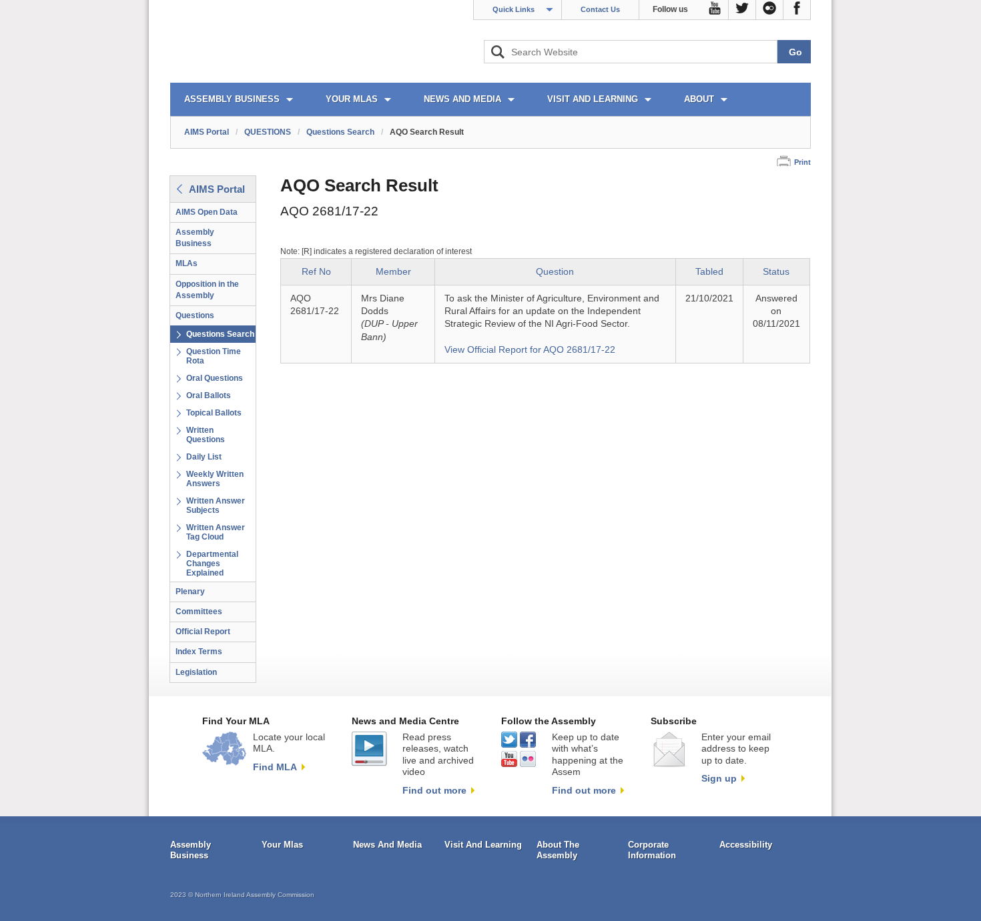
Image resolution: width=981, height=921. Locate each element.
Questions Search (340, 132)
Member (393, 272)
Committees (199, 611)
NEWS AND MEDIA (462, 99)
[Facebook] (797, 10)
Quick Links (514, 9)
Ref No (316, 272)
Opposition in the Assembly (207, 289)
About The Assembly (558, 850)
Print (802, 162)
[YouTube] (715, 10)
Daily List (204, 457)
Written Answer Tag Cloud (215, 532)
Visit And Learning (483, 845)
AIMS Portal (206, 132)
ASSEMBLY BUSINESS (232, 99)
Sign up (719, 778)
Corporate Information (652, 850)
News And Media (387, 845)
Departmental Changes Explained (212, 564)
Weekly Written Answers (215, 479)
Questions (195, 315)
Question (555, 272)
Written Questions (205, 434)
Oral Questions (214, 378)
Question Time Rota (213, 356)
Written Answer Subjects (215, 505)
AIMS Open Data (207, 212)
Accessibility (745, 845)
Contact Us (600, 9)
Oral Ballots (208, 395)
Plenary (190, 591)
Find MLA (275, 767)
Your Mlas (282, 845)
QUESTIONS (267, 132)
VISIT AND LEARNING (592, 99)
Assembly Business (195, 237)
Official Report (203, 631)
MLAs (187, 263)
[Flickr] (769, 10)
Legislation (196, 672)
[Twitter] (742, 10)
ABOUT (699, 99)
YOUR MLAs (352, 99)
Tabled (709, 272)
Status (776, 272)
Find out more (434, 790)
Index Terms (199, 651)
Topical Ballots (214, 412)
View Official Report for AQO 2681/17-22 (529, 350)
